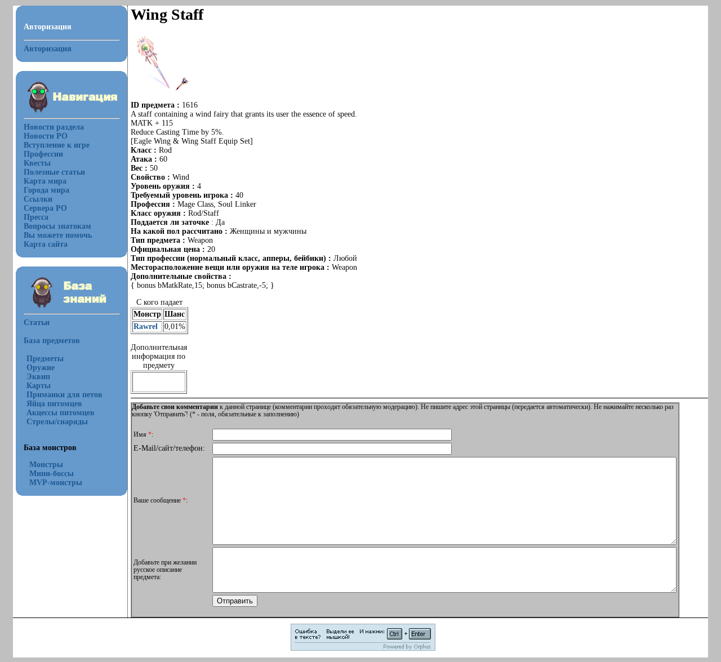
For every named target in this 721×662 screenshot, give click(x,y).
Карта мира (45, 181)
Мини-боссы (51, 473)
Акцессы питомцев (60, 412)
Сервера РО (45, 208)
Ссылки (38, 199)
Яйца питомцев (54, 403)
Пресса (36, 217)
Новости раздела (54, 127)
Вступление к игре (57, 145)
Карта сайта (46, 244)
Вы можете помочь (58, 235)
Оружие (40, 367)
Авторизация (48, 49)
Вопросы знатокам (57, 226)
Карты (38, 385)
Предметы (45, 358)
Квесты (37, 163)
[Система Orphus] (363, 649)
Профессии (43, 154)
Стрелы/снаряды (57, 421)
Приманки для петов (64, 394)
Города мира (46, 190)
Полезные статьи (54, 172)
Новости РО (46, 136)
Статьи (37, 322)
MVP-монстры (55, 482)
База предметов (52, 340)
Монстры (46, 464)
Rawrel (145, 326)
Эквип (38, 376)
